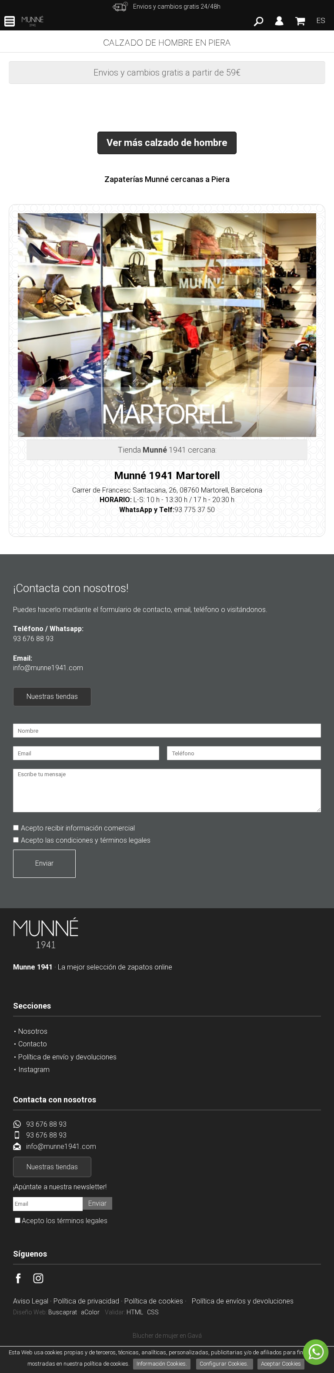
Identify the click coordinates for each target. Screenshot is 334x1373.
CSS (153, 1312)
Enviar (44, 863)
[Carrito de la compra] (300, 25)
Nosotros (32, 1031)
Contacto (32, 1044)
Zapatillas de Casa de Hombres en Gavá (167, 1335)
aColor (90, 1312)
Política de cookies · (156, 1301)
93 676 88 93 (33, 639)
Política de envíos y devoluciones (243, 1301)
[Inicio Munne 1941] (45, 947)
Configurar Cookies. (225, 1363)
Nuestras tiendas (52, 696)
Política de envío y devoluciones (67, 1057)
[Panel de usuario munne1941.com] (279, 25)
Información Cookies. (162, 1363)
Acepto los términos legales (64, 1221)
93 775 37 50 (194, 510)
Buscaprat (62, 1312)
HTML (135, 1312)
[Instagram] (43, 1281)
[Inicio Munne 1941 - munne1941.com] (32, 21)
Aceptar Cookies (281, 1363)
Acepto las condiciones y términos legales (85, 840)
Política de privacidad (86, 1301)
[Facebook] (23, 1281)
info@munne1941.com (48, 668)
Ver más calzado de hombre (167, 142)
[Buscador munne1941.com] (259, 24)
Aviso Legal (30, 1301)
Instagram (34, 1069)
